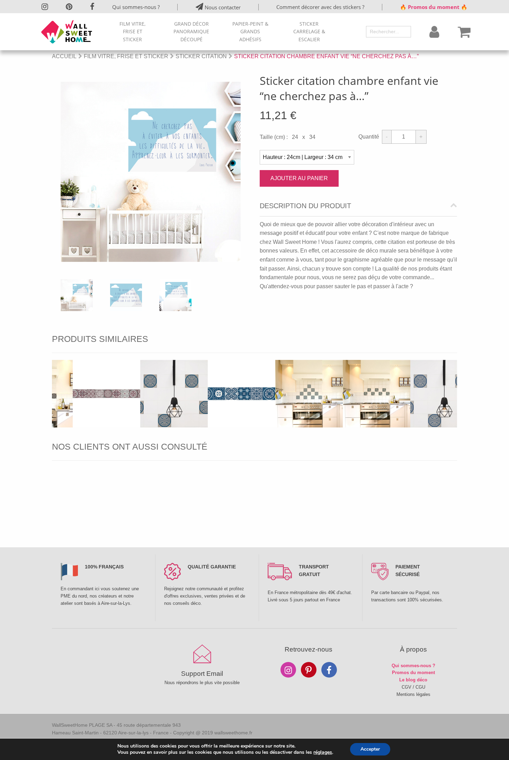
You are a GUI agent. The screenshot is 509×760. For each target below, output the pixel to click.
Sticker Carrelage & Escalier (309, 31)
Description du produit (305, 206)
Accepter (370, 749)
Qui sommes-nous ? (136, 6)
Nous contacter (222, 7)
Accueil (64, 56)
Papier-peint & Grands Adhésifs (250, 31)
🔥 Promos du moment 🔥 (433, 6)
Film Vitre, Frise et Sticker (132, 31)
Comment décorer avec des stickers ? (320, 6)
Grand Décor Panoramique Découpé (191, 31)
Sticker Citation (201, 56)
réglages (322, 752)
